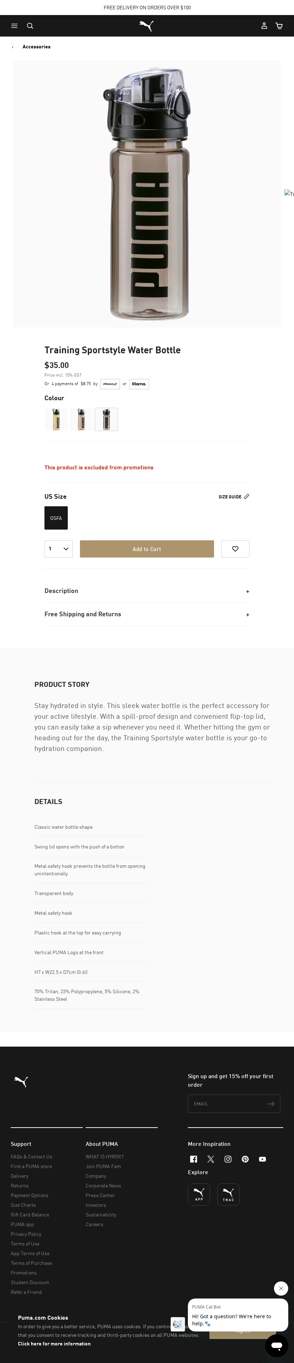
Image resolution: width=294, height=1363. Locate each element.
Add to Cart (147, 549)
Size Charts (23, 1205)
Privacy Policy (26, 1234)
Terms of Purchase (31, 1263)
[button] (16, 26)
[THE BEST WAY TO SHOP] (199, 1194)
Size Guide (230, 496)
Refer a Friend (26, 1292)
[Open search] (30, 26)
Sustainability (101, 1214)
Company (96, 1176)
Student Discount (30, 1282)
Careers (94, 1224)
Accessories (37, 46)
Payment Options (29, 1195)
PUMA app (22, 1224)
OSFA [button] (56, 518)
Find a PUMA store (31, 1166)
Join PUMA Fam (103, 1166)
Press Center (100, 1195)
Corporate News (103, 1185)
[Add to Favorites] (235, 549)
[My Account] (264, 26)
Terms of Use (25, 1243)
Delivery (19, 1176)
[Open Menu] (16, 26)
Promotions (24, 1272)
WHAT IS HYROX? (105, 1156)
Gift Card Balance (30, 1214)
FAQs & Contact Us (31, 1156)
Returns (20, 1185)
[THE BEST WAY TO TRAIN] (228, 1194)
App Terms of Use (30, 1253)
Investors (96, 1205)
